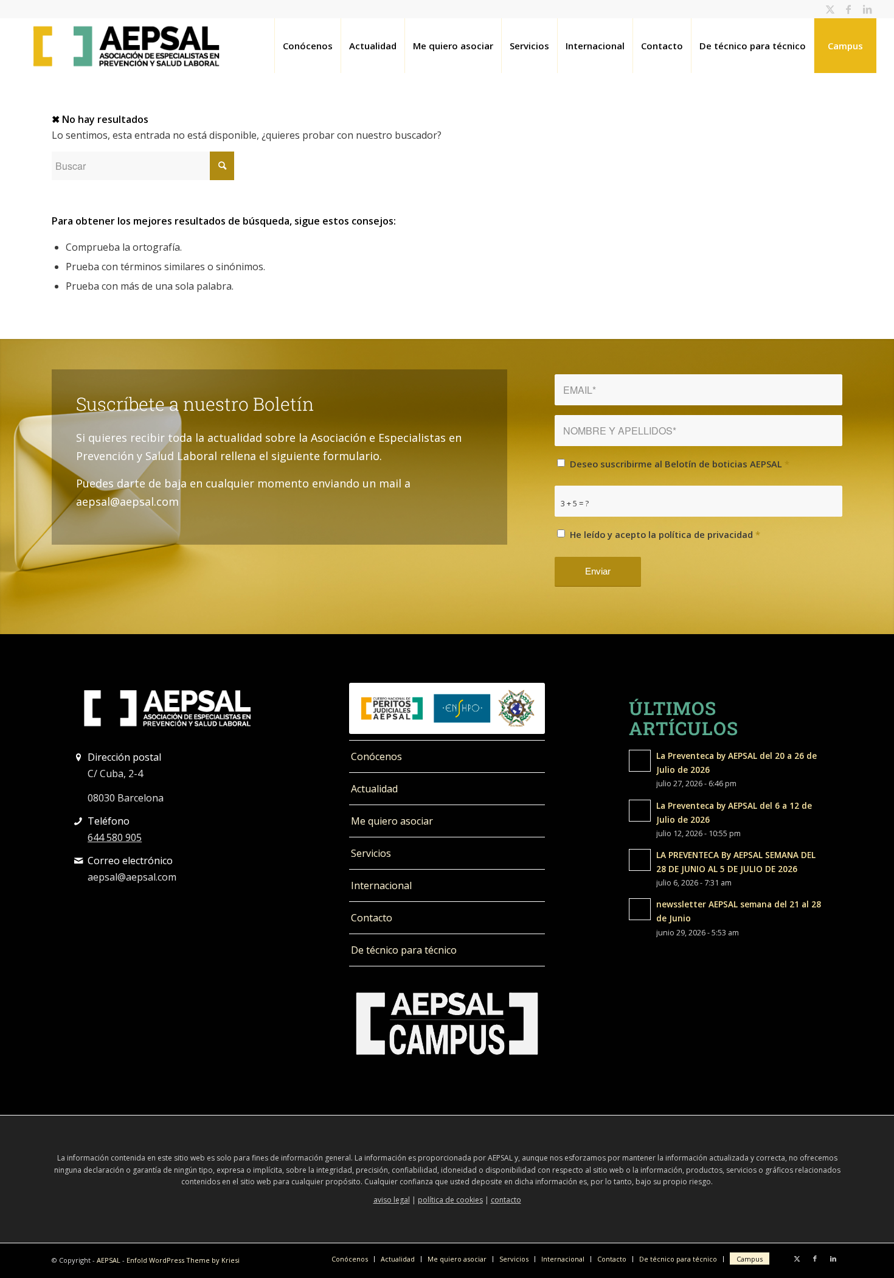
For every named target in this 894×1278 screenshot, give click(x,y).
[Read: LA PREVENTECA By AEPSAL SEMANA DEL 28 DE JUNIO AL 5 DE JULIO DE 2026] (640, 860)
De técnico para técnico (404, 950)
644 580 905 (115, 837)
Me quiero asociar (392, 821)
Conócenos (376, 756)
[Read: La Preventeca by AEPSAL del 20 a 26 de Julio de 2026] (640, 761)
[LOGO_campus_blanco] (446, 1023)
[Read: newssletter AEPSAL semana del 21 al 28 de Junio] (640, 909)
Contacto (371, 917)
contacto (506, 1200)
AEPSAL (108, 1260)
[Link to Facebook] (849, 9)
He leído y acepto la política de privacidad (665, 534)
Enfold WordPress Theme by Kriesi (183, 1260)
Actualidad (374, 788)
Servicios (371, 853)
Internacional (381, 885)
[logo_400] (126, 45)
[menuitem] (307, 45)
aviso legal (391, 1200)
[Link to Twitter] (830, 9)
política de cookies (450, 1200)
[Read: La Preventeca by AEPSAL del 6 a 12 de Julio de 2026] (640, 811)
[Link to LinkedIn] (867, 9)
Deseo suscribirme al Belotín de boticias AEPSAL (679, 464)
